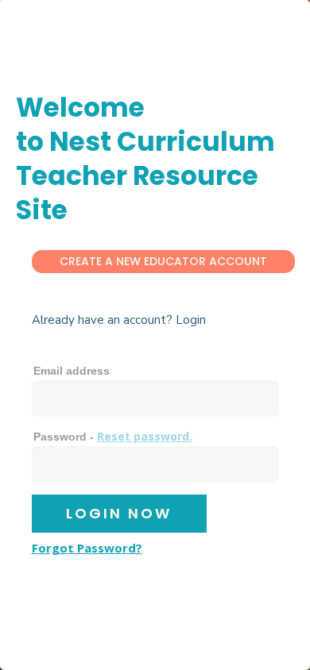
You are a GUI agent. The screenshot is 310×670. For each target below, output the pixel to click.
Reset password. (144, 436)
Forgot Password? (87, 548)
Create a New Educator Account (163, 261)
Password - (112, 436)
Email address (71, 370)
